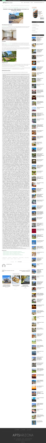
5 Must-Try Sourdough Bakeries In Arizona (40, 44)
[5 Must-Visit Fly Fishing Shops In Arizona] (34, 57)
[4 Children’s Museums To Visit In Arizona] (34, 289)
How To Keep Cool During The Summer (40, 421)
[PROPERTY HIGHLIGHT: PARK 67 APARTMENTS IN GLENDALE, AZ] (34, 312)
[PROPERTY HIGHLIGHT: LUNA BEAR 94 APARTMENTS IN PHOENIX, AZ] (34, 260)
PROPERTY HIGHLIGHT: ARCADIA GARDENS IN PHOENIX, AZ (40, 137)
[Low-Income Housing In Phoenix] (34, 399)
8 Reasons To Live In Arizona (40, 409)
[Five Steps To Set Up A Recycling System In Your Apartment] (34, 365)
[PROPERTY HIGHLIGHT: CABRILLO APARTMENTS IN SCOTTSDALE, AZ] (34, 370)
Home (22, 2)
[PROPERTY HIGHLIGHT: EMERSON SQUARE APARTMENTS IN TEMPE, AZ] (34, 248)
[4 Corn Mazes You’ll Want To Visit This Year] (34, 307)
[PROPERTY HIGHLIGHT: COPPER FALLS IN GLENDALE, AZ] (34, 336)
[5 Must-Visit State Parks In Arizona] (34, 109)
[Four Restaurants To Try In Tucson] (34, 254)
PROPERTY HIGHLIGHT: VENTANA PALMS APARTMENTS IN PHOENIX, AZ (12, 251)
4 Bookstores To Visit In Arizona (40, 276)
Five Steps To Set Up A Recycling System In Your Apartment (40, 364)
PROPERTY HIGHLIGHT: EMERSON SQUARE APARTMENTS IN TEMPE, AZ (40, 247)
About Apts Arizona (26, 2)
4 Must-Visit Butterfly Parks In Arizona (40, 171)
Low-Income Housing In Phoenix (40, 398)
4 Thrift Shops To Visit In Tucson (40, 323)
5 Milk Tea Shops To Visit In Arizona (40, 84)
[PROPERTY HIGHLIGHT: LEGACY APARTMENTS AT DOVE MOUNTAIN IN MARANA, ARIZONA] (34, 213)
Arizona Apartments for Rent (11, 7)
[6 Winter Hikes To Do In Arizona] (34, 353)
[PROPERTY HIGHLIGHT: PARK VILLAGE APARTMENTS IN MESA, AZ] (34, 179)
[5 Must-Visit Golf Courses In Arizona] (34, 341)
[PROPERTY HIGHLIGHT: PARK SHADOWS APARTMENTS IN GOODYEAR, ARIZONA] (34, 196)
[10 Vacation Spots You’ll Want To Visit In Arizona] (34, 376)
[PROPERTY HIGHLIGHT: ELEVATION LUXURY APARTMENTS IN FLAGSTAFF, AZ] (34, 283)
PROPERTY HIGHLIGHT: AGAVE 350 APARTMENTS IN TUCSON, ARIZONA (40, 294)
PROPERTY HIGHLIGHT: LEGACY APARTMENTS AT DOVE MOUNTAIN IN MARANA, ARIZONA (40, 212)
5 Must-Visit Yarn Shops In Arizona (40, 183)
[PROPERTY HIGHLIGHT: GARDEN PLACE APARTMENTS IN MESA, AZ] (34, 236)
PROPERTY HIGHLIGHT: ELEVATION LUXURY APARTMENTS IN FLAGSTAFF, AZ (40, 283)
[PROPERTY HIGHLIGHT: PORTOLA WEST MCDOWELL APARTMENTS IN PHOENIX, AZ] (6, 279)
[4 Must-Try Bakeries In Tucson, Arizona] (34, 132)
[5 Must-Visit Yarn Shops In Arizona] (34, 184)
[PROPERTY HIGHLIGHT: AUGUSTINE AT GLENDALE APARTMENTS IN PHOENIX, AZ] (34, 115)
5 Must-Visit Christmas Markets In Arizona (40, 160)
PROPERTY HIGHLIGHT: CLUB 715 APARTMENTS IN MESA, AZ (40, 346)
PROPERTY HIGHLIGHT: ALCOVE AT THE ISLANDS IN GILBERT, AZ (40, 416)
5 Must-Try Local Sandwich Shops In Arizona (39, 143)
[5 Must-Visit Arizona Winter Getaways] (34, 219)
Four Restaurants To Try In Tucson (40, 252)
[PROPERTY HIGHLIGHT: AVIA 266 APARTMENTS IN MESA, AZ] (34, 382)
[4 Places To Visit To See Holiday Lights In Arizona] (34, 231)
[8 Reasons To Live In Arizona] (34, 411)
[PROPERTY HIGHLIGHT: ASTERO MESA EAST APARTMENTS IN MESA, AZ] (34, 126)
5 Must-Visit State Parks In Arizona (40, 108)
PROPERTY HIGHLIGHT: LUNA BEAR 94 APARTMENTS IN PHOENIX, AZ (40, 259)
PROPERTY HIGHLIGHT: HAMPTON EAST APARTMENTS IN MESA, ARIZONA (40, 224)
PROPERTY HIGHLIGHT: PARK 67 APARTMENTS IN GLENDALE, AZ (40, 311)
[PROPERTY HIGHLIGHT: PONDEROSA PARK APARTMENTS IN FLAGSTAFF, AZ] (25, 279)
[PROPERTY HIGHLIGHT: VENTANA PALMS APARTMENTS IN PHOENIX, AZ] (34, 301)
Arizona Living (16, 7)
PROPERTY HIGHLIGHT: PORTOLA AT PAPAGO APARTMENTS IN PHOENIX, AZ (40, 166)
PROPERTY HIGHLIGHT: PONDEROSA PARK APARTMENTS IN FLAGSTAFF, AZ (40, 50)
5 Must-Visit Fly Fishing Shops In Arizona (40, 55)
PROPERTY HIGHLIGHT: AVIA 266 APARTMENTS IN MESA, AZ (40, 381)
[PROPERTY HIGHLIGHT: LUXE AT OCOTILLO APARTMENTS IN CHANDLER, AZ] (34, 68)
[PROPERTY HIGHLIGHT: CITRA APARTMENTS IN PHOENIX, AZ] (34, 103)
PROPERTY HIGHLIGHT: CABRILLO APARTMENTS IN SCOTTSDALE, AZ (40, 369)
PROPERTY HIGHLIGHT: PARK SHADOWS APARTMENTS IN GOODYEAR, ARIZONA (40, 195)
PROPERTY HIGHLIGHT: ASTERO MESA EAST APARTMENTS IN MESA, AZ (40, 126)
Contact (32, 2)
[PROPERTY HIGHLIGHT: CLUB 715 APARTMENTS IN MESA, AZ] (34, 347)
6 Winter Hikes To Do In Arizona (40, 351)
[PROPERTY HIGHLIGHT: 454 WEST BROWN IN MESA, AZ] (34, 405)
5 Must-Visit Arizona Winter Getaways (40, 218)
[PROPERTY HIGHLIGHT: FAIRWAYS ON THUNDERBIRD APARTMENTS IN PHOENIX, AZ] (34, 271)
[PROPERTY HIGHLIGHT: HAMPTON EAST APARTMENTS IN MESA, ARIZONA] (34, 225)
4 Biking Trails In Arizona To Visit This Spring (40, 200)
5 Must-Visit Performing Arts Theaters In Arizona (40, 96)
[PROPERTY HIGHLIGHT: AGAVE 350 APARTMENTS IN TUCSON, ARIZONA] (34, 295)
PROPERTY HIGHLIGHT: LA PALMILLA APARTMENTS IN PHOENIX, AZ (40, 79)
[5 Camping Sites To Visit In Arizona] (34, 63)
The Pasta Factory (17, 66)
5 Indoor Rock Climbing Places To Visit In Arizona (40, 73)
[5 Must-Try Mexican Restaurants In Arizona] (34, 330)
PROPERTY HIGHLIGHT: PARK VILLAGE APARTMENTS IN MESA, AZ (40, 178)
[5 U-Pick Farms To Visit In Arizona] (34, 318)
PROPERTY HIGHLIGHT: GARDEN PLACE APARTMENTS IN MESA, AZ (11, 253)
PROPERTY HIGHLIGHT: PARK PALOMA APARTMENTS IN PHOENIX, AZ (40, 189)
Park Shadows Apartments (5, 26)
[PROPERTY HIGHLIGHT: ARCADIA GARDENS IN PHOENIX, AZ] (34, 138)
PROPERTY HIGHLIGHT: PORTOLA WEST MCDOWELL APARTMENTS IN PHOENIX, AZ (40, 39)
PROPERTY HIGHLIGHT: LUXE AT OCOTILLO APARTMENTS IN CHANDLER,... (17, 0)
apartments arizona (4, 257)
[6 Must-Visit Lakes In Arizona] (34, 265)
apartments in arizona (15, 257)
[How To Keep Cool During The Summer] (34, 422)
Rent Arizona (27, 7)
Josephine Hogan (15, 11)
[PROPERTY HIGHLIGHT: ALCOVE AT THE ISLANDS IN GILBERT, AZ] (34, 417)
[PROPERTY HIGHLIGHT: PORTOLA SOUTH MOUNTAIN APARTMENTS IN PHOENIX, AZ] (34, 155)
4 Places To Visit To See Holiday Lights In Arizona (40, 229)
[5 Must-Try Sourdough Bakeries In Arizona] (16, 279)
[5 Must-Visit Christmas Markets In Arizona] (34, 161)
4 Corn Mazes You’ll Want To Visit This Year (40, 305)
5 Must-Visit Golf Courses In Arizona (39, 340)
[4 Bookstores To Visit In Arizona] (34, 278)
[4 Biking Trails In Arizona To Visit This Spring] (34, 202)
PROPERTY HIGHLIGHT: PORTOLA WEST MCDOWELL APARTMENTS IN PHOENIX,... (7, 286)
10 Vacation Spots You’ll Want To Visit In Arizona (40, 375)
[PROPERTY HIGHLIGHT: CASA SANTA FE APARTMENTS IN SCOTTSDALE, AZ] (34, 359)
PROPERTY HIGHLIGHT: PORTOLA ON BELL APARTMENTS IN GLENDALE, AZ (40, 149)
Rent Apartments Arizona (22, 7)
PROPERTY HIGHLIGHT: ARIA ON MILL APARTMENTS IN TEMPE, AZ (40, 393)
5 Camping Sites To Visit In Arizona (40, 61)
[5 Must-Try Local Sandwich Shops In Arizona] (34, 144)
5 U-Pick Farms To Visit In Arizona (40, 317)
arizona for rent (27, 257)
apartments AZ (9, 257)
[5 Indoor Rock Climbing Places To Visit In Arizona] (34, 74)
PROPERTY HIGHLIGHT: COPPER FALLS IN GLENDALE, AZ (40, 335)
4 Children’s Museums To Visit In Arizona (40, 288)
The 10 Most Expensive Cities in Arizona (40, 386)
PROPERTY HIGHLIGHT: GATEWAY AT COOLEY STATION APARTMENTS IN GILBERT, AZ (40, 91)
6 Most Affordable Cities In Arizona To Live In (40, 241)
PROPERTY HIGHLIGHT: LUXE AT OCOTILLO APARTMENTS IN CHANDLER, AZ (13, 254)
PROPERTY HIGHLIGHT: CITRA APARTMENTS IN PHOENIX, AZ (40, 102)
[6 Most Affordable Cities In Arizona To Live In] (34, 242)
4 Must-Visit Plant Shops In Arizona (40, 119)
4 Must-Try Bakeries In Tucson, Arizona (40, 131)
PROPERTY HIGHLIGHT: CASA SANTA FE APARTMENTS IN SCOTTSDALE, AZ (40, 358)
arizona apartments (21, 257)
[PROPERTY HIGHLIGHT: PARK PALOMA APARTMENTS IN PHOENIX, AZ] (34, 190)
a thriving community (12, 64)
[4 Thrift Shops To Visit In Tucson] (34, 324)
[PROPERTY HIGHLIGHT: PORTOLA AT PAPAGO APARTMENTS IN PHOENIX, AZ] (34, 167)
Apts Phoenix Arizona (7, 5)
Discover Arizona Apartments (38, 2)
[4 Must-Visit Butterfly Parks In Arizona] (34, 173)
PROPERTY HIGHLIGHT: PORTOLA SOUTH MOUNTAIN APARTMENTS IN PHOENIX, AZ (40, 155)
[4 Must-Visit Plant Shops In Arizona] (34, 121)
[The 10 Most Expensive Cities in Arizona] (34, 388)
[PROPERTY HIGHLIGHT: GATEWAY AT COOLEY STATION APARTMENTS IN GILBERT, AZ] (34, 92)
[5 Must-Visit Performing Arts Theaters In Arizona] (34, 97)
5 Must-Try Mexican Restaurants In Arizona (40, 328)
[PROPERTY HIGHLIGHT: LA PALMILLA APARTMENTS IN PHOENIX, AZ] (34, 80)
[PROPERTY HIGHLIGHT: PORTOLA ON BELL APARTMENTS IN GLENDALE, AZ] (34, 150)
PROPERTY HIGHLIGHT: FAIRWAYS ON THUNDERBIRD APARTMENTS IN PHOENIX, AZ (14, 252)
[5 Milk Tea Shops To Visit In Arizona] (34, 86)
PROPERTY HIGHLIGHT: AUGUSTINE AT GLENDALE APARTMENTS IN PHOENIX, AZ (40, 114)
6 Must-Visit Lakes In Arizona (40, 264)
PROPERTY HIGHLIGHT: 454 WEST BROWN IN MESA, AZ (40, 404)
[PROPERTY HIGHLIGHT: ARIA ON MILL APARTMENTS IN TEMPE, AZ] (34, 394)
